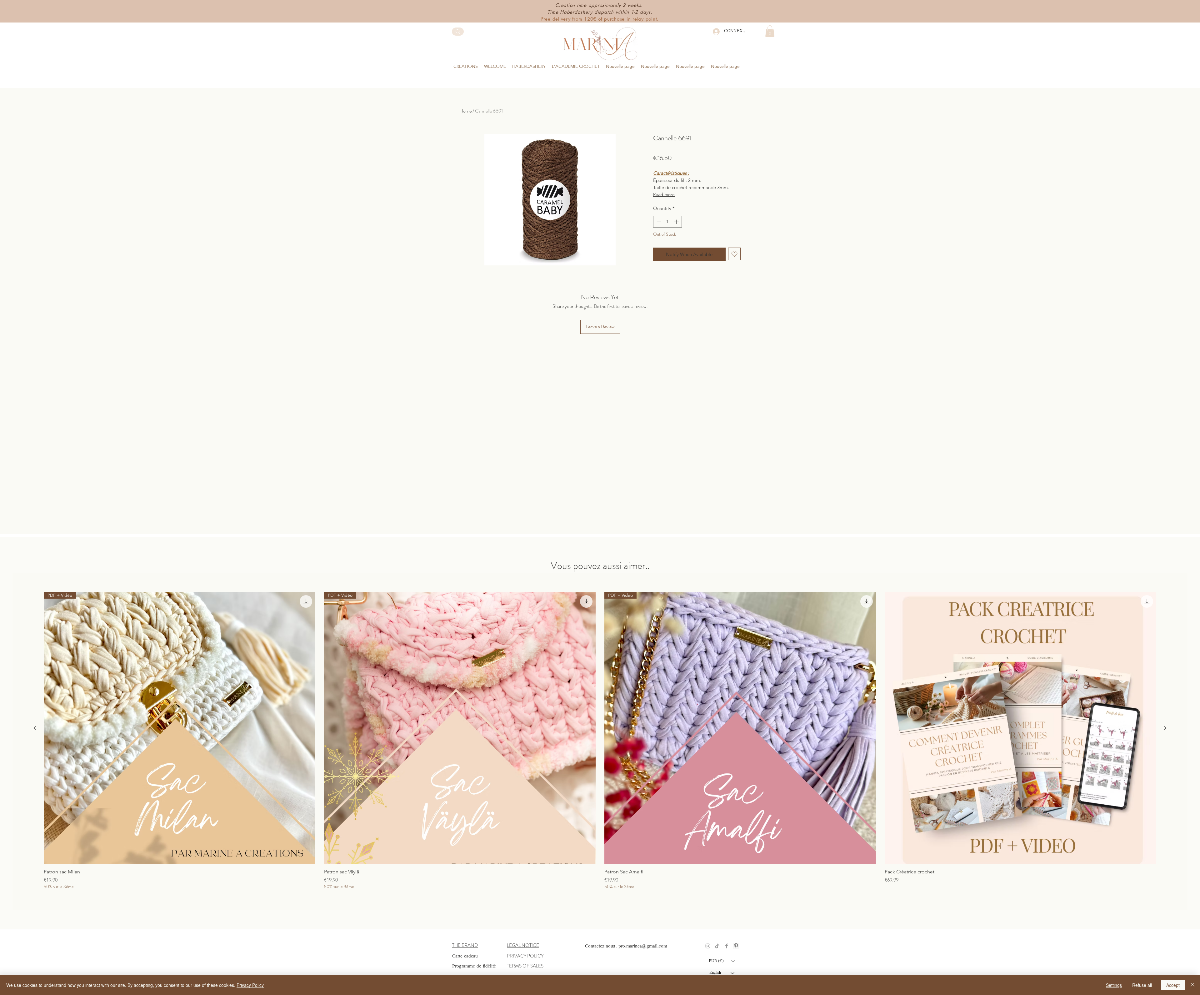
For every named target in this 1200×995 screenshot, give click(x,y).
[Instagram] (708, 946)
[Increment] (677, 222)
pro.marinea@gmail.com (642, 946)
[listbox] (722, 961)
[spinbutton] (667, 222)
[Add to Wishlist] (734, 254)
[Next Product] (1165, 728)
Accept (1173, 985)
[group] (600, 79)
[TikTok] (717, 946)
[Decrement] (658, 222)
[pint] (736, 946)
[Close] (1192, 985)
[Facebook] (726, 946)
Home (465, 110)
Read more (664, 194)
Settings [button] (1114, 985)
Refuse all (1142, 985)
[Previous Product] (35, 728)
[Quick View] (1020, 728)
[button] (529, 66)
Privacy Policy (250, 985)
